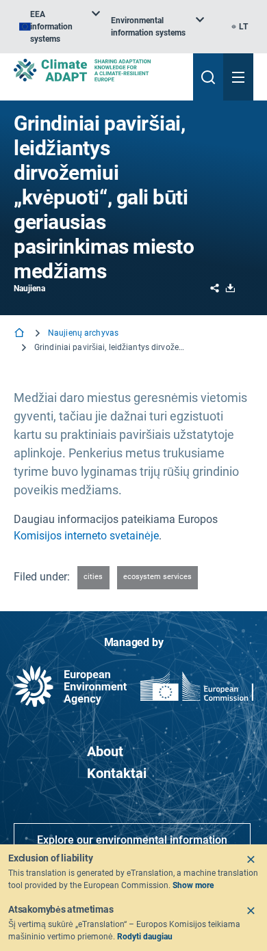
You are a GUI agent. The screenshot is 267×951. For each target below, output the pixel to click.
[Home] (20, 334)
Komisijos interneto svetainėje (86, 535)
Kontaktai (117, 773)
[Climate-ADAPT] (98, 70)
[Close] (250, 859)
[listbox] (59, 26)
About (105, 751)
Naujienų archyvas (83, 333)
